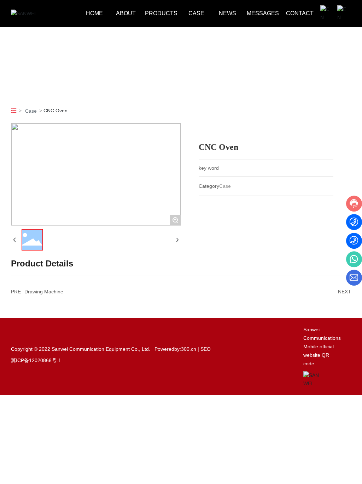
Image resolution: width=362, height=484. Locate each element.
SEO (205, 349)
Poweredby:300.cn (175, 349)
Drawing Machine (43, 291)
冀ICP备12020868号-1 (36, 360)
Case (31, 111)
